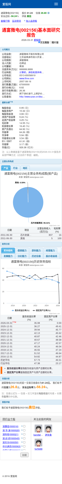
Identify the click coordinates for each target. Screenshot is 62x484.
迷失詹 (48, 434)
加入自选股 (31, 20)
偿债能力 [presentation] (22, 250)
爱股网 (6, 4)
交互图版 (44, 42)
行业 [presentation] (15, 168)
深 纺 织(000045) (11, 438)
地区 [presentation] (25, 168)
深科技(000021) (10, 434)
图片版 (55, 42)
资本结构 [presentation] (8, 250)
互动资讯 (16, 20)
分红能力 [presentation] (22, 256)
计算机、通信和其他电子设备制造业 (37, 72)
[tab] (5, 168)
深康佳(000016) (10, 426)
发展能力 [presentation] (8, 256)
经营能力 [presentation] (50, 250)
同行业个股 (9, 419)
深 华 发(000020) (11, 430)
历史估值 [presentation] (36, 256)
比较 (24, 454)
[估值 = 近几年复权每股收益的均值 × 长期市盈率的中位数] (48, 13)
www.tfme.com (26, 78)
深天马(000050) (10, 442)
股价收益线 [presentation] (51, 256)
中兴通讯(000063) (12, 446)
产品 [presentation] (6, 168)
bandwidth (39, 434)
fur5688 (38, 448)
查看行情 (5, 20)
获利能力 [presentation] (36, 250)
